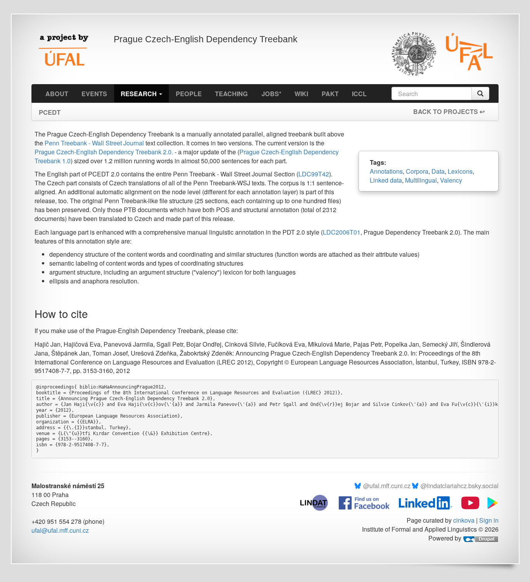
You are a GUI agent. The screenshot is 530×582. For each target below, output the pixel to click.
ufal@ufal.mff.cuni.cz (60, 530)
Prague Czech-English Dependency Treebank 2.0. (104, 151)
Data (438, 171)
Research (139, 93)
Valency (451, 180)
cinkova (464, 520)
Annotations (386, 171)
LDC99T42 (313, 173)
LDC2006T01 (341, 232)
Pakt (330, 93)
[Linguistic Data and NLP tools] (318, 501)
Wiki (301, 93)
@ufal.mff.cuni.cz (386, 485)
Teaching (231, 93)
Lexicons (460, 171)
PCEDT (50, 109)
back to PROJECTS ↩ (449, 111)
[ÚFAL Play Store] (490, 501)
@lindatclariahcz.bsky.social (460, 485)
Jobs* (271, 93)
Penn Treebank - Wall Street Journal (95, 142)
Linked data (386, 180)
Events (94, 93)
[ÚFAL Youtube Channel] (466, 501)
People (189, 93)
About (56, 93)
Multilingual (421, 180)
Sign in (489, 520)
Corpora (417, 171)
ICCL (359, 93)
